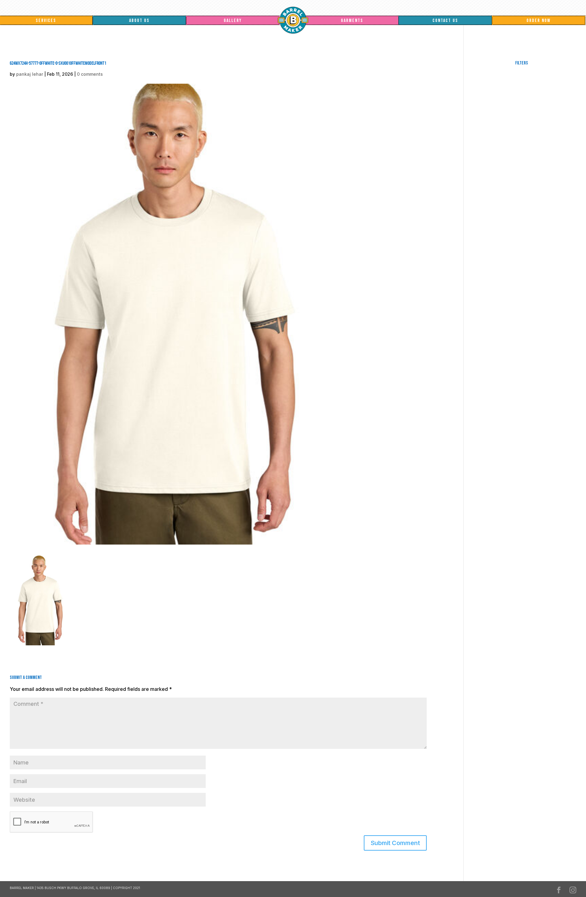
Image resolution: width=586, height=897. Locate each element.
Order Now (538, 21)
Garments (352, 21)
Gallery (233, 21)
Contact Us (445, 21)
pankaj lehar (29, 74)
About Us (139, 21)
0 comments (90, 74)
